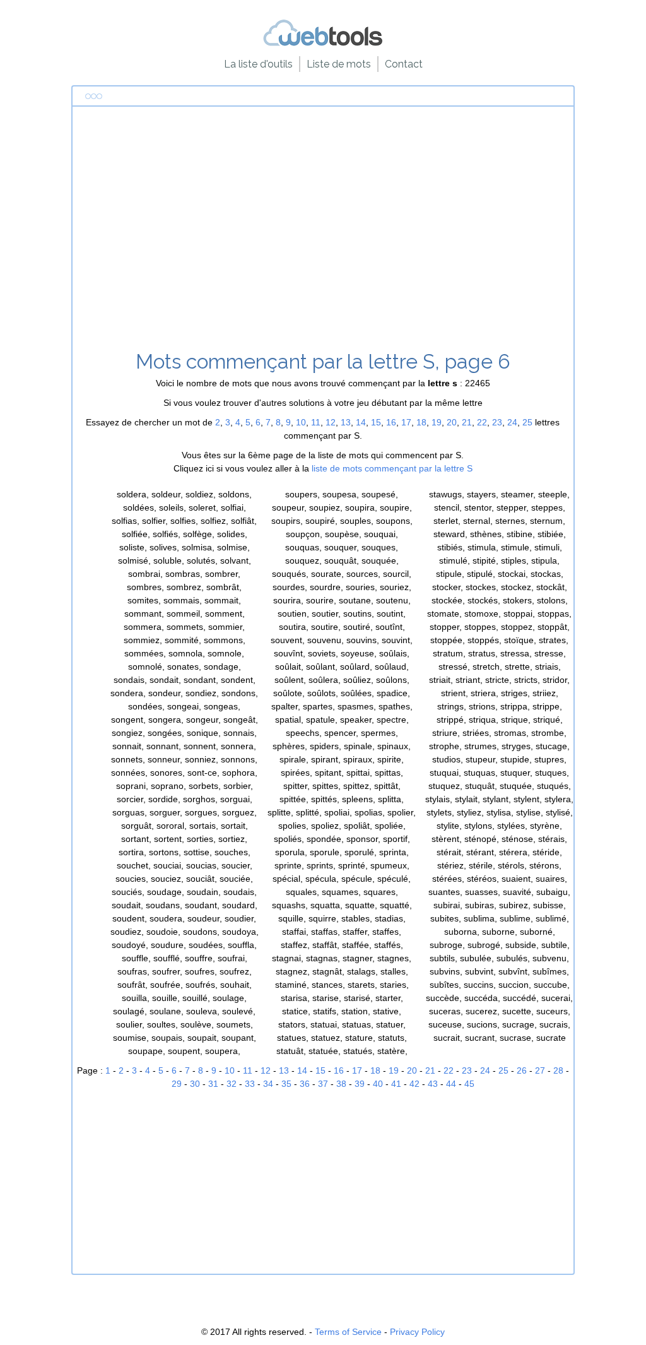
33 (250, 1084)
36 (305, 1084)
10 (301, 422)
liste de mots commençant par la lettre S (392, 468)
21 (467, 422)
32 (231, 1084)
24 (512, 422)
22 (482, 422)
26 (522, 1070)
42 (414, 1084)
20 (452, 422)
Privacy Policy (417, 1332)
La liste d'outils (258, 64)
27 (540, 1070)
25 (527, 422)
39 (360, 1084)
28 (558, 1070)
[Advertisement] (323, 233)
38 (341, 1084)
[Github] (323, 44)
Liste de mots (339, 64)
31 (213, 1084)
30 (195, 1084)
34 (268, 1084)
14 (361, 422)
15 (376, 422)
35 (286, 1084)
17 (406, 422)
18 (421, 422)
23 (497, 422)
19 (437, 422)
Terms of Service (348, 1332)
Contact (404, 64)
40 (378, 1084)
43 (433, 1084)
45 (469, 1084)
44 (451, 1084)
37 (323, 1084)
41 (396, 1084)
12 (331, 422)
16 (391, 422)
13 (346, 422)
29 (177, 1084)
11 (315, 422)
